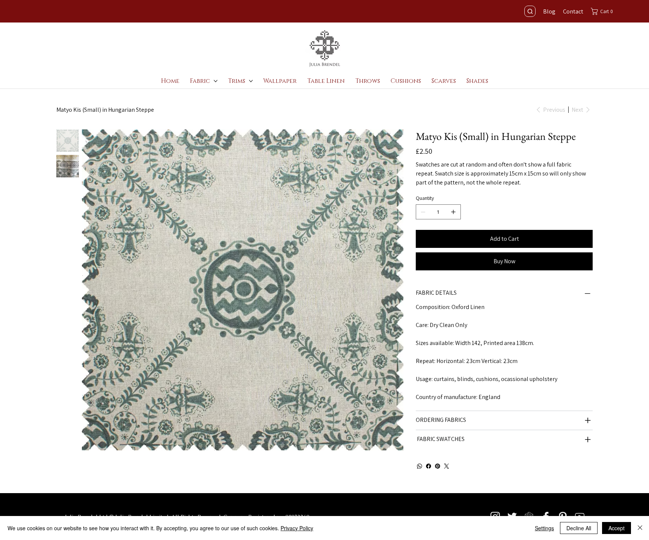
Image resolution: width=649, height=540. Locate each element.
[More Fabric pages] (215, 81)
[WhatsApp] (419, 466)
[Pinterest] (437, 466)
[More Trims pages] (251, 81)
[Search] (530, 11)
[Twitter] (446, 466)
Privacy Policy (297, 528)
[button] (604, 11)
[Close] (639, 528)
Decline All (578, 528)
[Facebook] (428, 466)
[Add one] (453, 211)
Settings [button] (544, 528)
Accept (616, 528)
